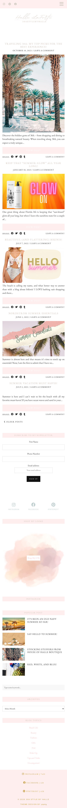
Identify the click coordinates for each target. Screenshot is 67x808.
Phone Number (33, 453)
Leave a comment (44, 50)
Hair (33, 747)
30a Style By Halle (37, 799)
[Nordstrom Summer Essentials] (33, 355)
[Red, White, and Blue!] (13, 669)
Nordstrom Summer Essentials (33, 313)
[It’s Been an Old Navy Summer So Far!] (13, 624)
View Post (33, 150)
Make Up (33, 753)
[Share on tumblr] (24, 156)
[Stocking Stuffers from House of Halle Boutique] (13, 654)
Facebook (35, 783)
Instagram (34, 774)
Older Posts (14, 421)
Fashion (33, 737)
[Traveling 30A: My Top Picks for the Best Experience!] (33, 131)
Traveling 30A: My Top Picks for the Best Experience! (33, 45)
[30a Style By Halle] (33, 19)
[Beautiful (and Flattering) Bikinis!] (33, 281)
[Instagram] (4, 4)
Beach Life (33, 727)
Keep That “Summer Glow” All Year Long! (33, 165)
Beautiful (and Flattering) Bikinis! (33, 239)
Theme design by (33, 804)
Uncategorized (33, 763)
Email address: (33, 465)
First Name (33, 441)
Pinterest (35, 791)
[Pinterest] (9, 4)
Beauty (33, 732)
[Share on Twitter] (16, 156)
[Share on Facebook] (12, 156)
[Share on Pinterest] (21, 156)
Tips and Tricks (33, 758)
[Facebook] (15, 4)
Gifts (33, 742)
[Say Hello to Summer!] (13, 639)
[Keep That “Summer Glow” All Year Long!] (33, 208)
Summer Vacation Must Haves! (34, 383)
